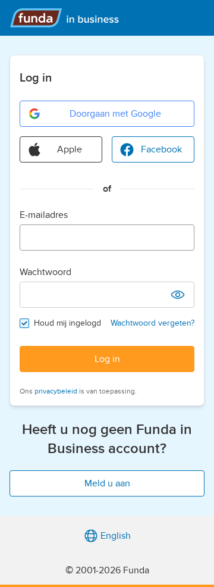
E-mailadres (44, 215)
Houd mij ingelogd (67, 323)
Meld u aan (107, 483)
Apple (69, 149)
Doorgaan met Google (115, 114)
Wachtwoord (45, 272)
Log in (107, 359)
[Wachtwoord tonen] (177, 295)
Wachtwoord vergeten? (152, 323)
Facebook (161, 149)
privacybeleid (55, 391)
